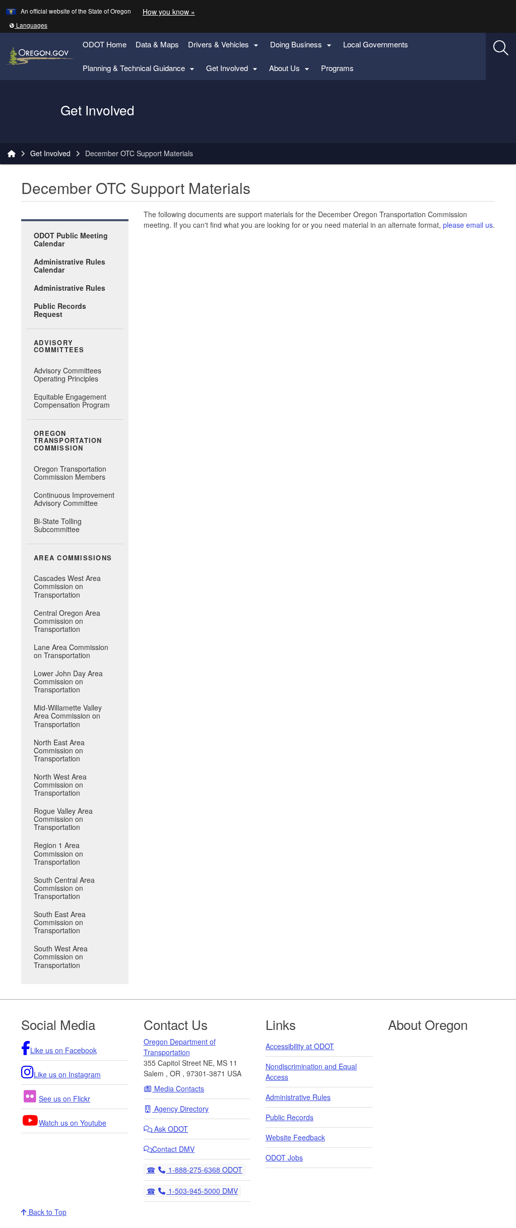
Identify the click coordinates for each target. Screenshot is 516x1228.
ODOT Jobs (284, 1157)
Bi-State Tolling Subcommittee (58, 525)
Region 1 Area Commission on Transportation (58, 853)
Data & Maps (157, 44)
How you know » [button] (169, 12)
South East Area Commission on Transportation (60, 922)
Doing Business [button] (302, 44)
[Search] (501, 48)
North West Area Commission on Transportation (60, 784)
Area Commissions (73, 557)
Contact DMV (173, 1149)
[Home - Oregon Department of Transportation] (12, 153)
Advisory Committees (59, 346)
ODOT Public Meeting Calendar (71, 239)
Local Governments (375, 44)
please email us (468, 225)
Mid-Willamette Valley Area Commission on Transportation (68, 715)
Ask (170, 1129)
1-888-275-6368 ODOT (204, 1169)
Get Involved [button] (233, 68)
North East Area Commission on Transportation (59, 750)
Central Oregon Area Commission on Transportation (67, 621)
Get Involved (50, 153)
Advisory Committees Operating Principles (67, 374)
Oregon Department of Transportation (180, 1047)
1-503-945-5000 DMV (202, 1190)
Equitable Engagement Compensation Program (72, 401)
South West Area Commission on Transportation (61, 956)
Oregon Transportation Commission (68, 441)
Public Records (289, 1117)
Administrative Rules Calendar (69, 265)
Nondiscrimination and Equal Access (311, 1071)
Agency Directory (180, 1109)
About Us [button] (290, 68)
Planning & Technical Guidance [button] (140, 68)
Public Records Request (60, 310)
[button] (28, 25)
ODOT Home (104, 44)
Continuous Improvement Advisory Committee (74, 499)
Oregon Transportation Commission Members (70, 473)
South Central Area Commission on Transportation (64, 888)
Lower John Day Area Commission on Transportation (68, 681)
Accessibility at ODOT (300, 1046)
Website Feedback (295, 1137)
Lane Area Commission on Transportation (71, 651)
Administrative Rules (69, 288)
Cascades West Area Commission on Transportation (67, 586)
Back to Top (47, 1212)
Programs (337, 67)
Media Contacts (178, 1088)
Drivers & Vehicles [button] (224, 44)
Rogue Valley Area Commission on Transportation (63, 819)
